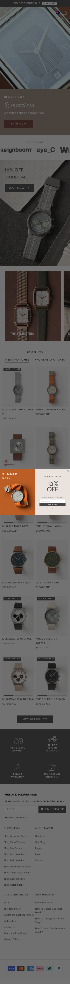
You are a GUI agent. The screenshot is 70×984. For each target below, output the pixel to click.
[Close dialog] (68, 471)
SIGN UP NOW (52, 504)
